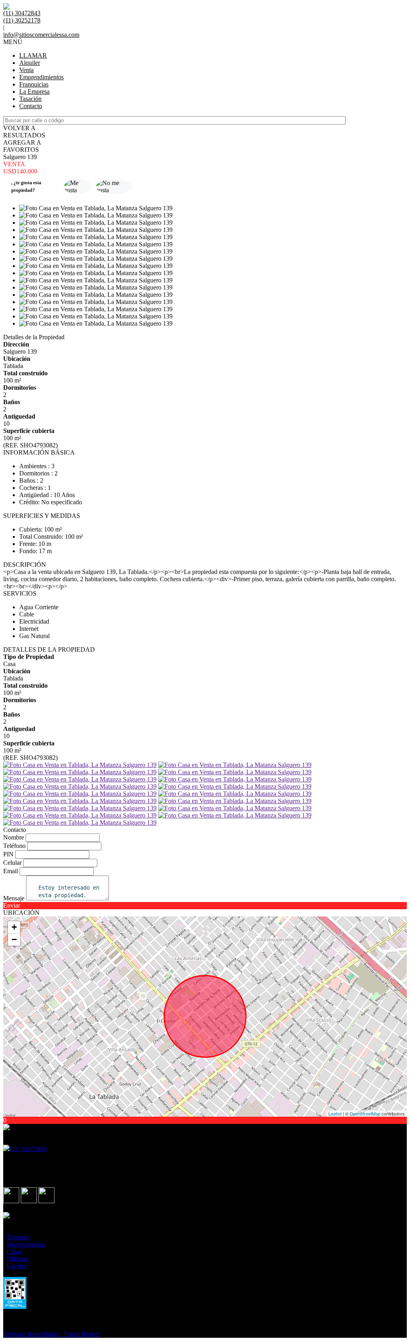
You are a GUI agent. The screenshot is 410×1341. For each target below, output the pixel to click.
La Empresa (34, 91)
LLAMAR (33, 55)
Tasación (30, 98)
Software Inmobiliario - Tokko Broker (51, 1334)
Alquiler (29, 62)
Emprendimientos (41, 77)
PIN (8, 854)
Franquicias (33, 84)
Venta (26, 69)
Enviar (11, 905)
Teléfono (14, 845)
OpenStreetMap (365, 1113)
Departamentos (26, 1244)
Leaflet (335, 1113)
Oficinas (17, 1258)
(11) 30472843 (28, 1149)
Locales (16, 1265)
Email (10, 871)
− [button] (14, 939)
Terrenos (18, 1237)
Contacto (30, 106)
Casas (14, 1251)
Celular (12, 862)
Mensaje (13, 898)
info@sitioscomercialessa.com (41, 34)
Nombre (13, 837)
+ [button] (14, 927)
